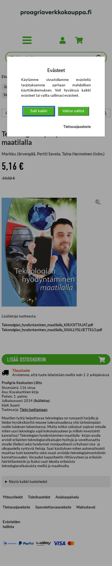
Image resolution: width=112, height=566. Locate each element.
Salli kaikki (38, 111)
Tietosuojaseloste (77, 126)
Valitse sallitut (73, 111)
